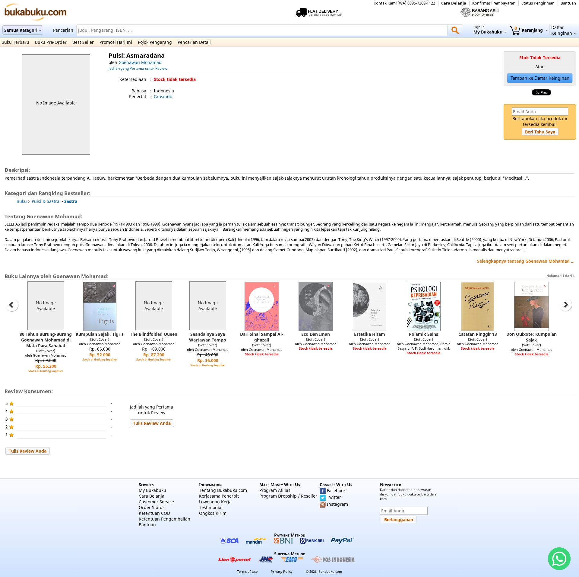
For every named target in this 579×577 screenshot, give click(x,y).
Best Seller (83, 42)
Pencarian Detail (194, 42)
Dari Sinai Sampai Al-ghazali (261, 337)
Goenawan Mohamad (140, 62)
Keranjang (529, 30)
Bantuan (568, 3)
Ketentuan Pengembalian (164, 519)
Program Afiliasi (275, 490)
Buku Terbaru (15, 42)
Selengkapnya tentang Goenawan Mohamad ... (525, 261)
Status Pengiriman (538, 3)
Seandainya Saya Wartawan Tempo (207, 337)
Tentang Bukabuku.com (223, 490)
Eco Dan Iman (315, 334)
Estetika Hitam (369, 334)
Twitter (334, 497)
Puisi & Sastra (45, 201)
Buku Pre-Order (51, 42)
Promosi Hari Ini (116, 42)
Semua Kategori (20, 30)
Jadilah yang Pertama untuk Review (138, 68)
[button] (540, 132)
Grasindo (163, 96)
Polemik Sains (423, 334)
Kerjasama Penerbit (219, 496)
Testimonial (211, 507)
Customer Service (156, 502)
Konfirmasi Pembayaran (493, 3)
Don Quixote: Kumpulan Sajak (531, 337)
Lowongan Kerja (215, 502)
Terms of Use (247, 571)
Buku (22, 201)
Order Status (152, 507)
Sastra (70, 201)
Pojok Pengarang (155, 42)
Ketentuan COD (154, 513)
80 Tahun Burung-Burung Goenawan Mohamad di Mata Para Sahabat (46, 339)
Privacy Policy (282, 571)
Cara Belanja (453, 3)
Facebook (336, 490)
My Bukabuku (152, 490)
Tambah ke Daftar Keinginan (540, 78)
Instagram (337, 504)
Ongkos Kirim (212, 513)
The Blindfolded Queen (153, 334)
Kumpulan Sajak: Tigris (100, 334)
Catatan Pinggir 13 (477, 334)
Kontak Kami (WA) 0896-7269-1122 (404, 3)
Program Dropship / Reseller (288, 496)
